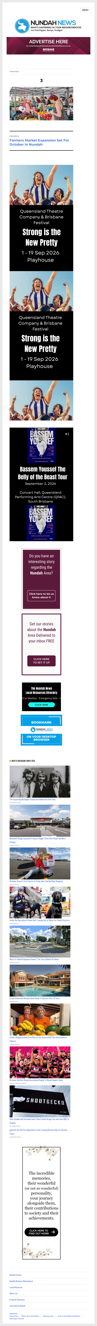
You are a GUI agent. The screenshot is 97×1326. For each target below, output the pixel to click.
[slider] (38, 539)
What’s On (13, 1293)
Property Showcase (17, 1299)
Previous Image (14, 71)
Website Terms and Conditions (30, 1316)
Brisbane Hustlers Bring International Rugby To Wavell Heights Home (36, 1080)
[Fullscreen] (70, 539)
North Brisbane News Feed (23, 760)
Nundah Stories (16, 1274)
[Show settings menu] (65, 539)
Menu (85, 10)
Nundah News (14, 1313)
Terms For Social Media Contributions (69, 1316)
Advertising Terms (48, 1316)
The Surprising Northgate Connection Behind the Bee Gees (32, 799)
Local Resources (16, 1287)
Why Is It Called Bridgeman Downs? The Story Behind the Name (34, 959)
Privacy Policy (14, 1316)
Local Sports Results (18, 1305)
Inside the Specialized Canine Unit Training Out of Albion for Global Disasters (40, 920)
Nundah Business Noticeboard (21, 1281)
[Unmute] (60, 539)
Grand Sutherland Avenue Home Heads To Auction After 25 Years (35, 998)
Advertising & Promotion (17, 1318)
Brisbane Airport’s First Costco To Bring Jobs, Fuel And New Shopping (36, 881)
